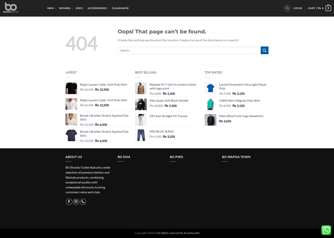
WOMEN (64, 8)
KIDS (79, 8)
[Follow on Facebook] (69, 202)
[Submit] (264, 50)
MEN (50, 8)
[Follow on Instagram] (76, 202)
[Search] (287, 8)
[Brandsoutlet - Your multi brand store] (22, 8)
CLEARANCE (120, 8)
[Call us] (83, 202)
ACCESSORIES (97, 8)
